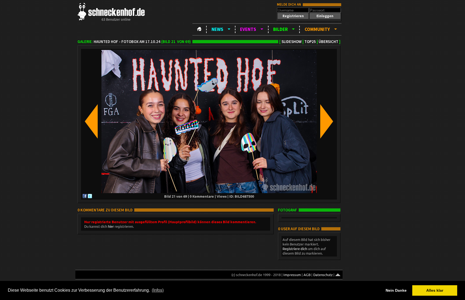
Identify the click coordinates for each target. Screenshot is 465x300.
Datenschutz (323, 274)
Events (248, 29)
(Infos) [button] (158, 290)
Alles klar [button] (434, 290)
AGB (307, 274)
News (217, 29)
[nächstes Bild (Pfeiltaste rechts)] (326, 121)
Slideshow (291, 41)
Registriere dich (295, 248)
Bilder (280, 29)
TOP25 (310, 41)
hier (111, 226)
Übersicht (328, 41)
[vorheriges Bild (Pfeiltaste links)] (91, 121)
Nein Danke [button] (396, 290)
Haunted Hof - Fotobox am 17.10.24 (127, 41)
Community (317, 29)
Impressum (292, 274)
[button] (293, 16)
